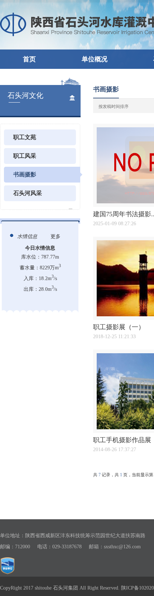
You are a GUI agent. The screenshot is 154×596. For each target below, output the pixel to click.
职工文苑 (24, 137)
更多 (55, 236)
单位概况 (94, 59)
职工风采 (24, 156)
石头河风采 (27, 193)
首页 (29, 59)
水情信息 (27, 236)
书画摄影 (24, 174)
